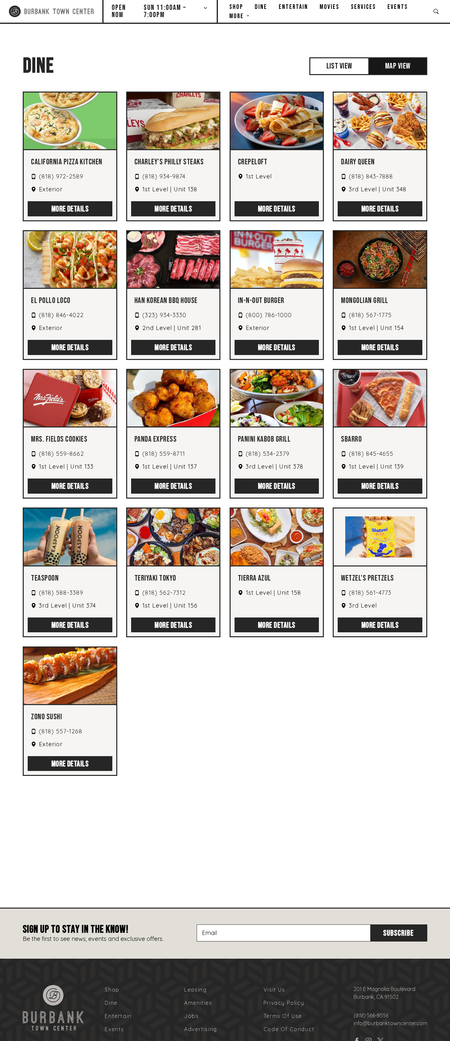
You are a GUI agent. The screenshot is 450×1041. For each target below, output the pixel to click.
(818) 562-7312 (164, 592)
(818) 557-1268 (60, 731)
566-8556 (370, 1015)
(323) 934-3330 (164, 315)
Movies (329, 7)
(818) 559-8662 (61, 453)
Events (397, 7)
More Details (70, 209)
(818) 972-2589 (61, 176)
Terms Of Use (283, 1016)
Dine (261, 7)
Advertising (200, 1029)
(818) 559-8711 (163, 453)
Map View (397, 66)
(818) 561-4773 (370, 592)
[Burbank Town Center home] (51, 11)
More (236, 16)
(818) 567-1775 (370, 315)
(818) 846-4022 (61, 315)
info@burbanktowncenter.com (390, 1023)
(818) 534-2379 (268, 453)
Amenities (198, 1003)
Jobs (191, 1016)
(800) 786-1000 (269, 315)
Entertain (293, 7)
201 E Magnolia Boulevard (384, 989)
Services (363, 7)
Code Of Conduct (289, 1029)
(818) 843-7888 (371, 176)
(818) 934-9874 (163, 176)
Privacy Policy (284, 1003)
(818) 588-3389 (61, 592)
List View (339, 66)
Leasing (195, 989)
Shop (236, 7)
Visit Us (274, 989)
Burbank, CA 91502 (376, 997)
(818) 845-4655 (371, 453)
